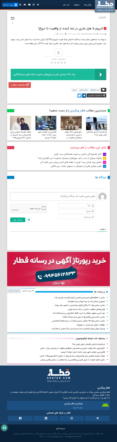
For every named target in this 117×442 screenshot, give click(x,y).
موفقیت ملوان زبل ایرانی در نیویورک (90, 324)
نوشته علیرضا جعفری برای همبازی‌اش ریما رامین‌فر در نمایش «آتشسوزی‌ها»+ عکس (20, 136)
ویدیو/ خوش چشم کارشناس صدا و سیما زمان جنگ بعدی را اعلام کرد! (78, 328)
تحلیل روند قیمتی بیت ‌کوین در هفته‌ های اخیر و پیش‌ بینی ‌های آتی (71, 162)
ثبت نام (66, 4)
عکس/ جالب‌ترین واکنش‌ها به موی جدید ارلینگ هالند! (84, 316)
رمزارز (74, 89)
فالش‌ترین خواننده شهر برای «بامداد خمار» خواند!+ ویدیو (47, 134)
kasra (102, 34)
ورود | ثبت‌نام (8, 5)
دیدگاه (62, 34)
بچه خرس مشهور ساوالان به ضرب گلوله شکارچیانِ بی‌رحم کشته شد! (79, 313)
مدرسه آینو (60, 428)
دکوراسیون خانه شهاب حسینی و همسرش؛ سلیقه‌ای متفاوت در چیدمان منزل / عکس (73, 136)
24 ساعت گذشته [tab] (28, 291)
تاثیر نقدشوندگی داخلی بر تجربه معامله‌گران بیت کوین (78, 154)
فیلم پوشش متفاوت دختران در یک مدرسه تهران (86, 309)
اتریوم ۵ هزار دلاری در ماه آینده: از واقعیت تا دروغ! (70, 28)
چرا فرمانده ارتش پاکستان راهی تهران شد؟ (96, 133)
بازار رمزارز (83, 89)
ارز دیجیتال (94, 89)
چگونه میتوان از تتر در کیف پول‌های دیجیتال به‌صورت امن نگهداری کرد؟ (70, 158)
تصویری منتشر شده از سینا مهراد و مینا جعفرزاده (86, 301)
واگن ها (88, 4)
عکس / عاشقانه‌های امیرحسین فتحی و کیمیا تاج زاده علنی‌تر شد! (80, 297)
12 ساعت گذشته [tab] (14, 291)
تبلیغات (76, 4)
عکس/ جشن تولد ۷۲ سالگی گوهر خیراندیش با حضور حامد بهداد (80, 305)
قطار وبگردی (77, 110)
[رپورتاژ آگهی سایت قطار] (58, 269)
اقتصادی (102, 17)
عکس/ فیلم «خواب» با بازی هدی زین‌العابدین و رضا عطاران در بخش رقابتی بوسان (73, 359)
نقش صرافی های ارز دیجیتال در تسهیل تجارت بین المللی (76, 166)
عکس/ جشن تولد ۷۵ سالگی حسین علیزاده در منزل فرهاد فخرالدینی (78, 320)
